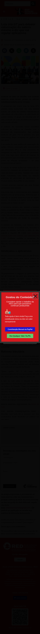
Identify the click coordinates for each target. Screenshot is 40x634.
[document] (20, 317)
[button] (35, 296)
